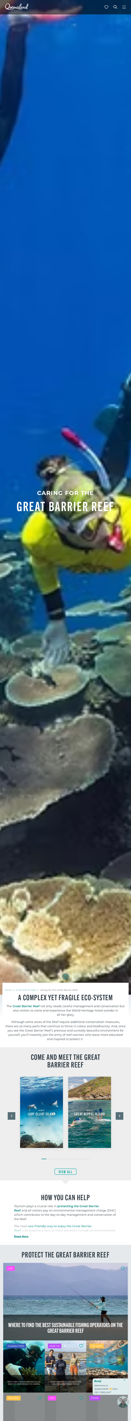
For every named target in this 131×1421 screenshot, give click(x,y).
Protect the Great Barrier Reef (66, 1254)
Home (8, 989)
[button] (11, 1116)
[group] (41, 1116)
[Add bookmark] (65, 977)
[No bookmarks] (106, 7)
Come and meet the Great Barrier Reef (65, 1060)
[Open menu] (124, 7)
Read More (21, 1236)
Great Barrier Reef (26, 989)
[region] (65, 1017)
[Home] (16, 9)
